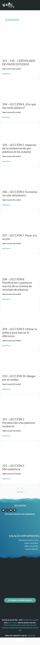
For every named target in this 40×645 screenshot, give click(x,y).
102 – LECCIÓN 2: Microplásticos (13, 467)
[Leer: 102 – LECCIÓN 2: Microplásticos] (20, 452)
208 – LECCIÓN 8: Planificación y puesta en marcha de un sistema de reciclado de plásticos (17, 284)
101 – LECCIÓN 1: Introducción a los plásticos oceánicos (18, 422)
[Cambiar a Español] (24, 640)
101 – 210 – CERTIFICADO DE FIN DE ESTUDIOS (18, 62)
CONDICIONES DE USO (28, 625)
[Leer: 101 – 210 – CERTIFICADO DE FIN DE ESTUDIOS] (20, 43)
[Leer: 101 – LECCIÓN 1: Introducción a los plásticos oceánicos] (20, 406)
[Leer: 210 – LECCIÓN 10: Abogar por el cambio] (20, 362)
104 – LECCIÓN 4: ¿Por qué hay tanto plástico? (19, 105)
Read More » (6, 73)
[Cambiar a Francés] (20, 640)
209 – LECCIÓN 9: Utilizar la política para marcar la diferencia (19, 332)
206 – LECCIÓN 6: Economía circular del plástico (19, 193)
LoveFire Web (31, 635)
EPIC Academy (13, 622)
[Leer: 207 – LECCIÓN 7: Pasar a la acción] (20, 221)
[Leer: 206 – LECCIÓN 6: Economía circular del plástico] (20, 178)
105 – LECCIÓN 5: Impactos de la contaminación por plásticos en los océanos (19, 148)
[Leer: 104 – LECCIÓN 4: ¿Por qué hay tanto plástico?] (20, 90)
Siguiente (21, 492)
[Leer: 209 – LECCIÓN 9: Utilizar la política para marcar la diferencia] (20, 315)
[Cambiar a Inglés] (16, 640)
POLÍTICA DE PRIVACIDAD (12, 625)
